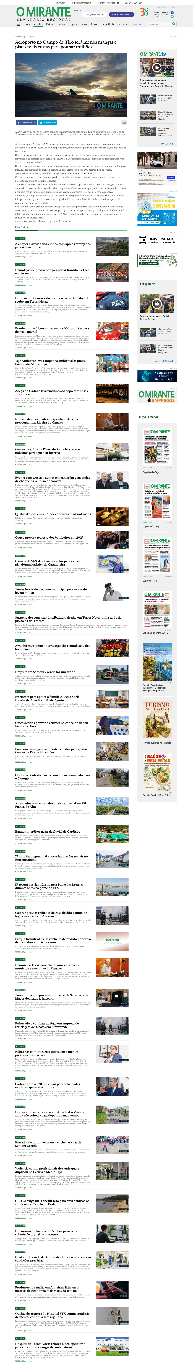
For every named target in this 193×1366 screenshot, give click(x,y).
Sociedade (19, 37)
